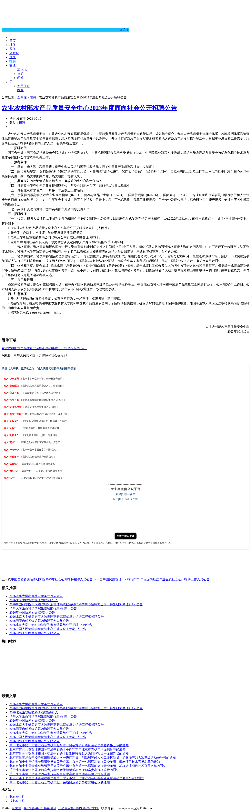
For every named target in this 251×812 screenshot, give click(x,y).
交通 (12, 65)
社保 (12, 44)
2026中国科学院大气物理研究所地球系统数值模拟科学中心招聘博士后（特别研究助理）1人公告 (76, 604)
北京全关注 (17, 796)
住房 (12, 57)
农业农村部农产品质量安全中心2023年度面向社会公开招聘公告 (89, 107)
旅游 (20, 73)
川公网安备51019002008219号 (78, 808)
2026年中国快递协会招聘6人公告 (32, 612)
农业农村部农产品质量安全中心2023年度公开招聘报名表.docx (44, 348)
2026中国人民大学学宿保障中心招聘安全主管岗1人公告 (47, 629)
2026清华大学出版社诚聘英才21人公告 (36, 596)
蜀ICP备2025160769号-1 (40, 808)
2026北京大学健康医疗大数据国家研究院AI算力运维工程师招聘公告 (56, 616)
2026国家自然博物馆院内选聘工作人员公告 (39, 620)
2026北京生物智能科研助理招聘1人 (33, 600)
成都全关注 (17, 801)
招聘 (12, 61)
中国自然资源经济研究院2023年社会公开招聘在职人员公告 (52, 579)
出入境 (22, 69)
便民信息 (23, 86)
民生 (12, 82)
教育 (20, 90)
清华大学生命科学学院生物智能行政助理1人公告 (43, 608)
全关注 (124, 30)
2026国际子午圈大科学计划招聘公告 (34, 633)
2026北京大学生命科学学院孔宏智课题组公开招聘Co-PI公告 (50, 625)
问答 (20, 77)
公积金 (14, 53)
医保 (12, 49)
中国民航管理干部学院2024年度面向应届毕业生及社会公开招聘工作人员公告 (156, 579)
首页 (12, 40)
